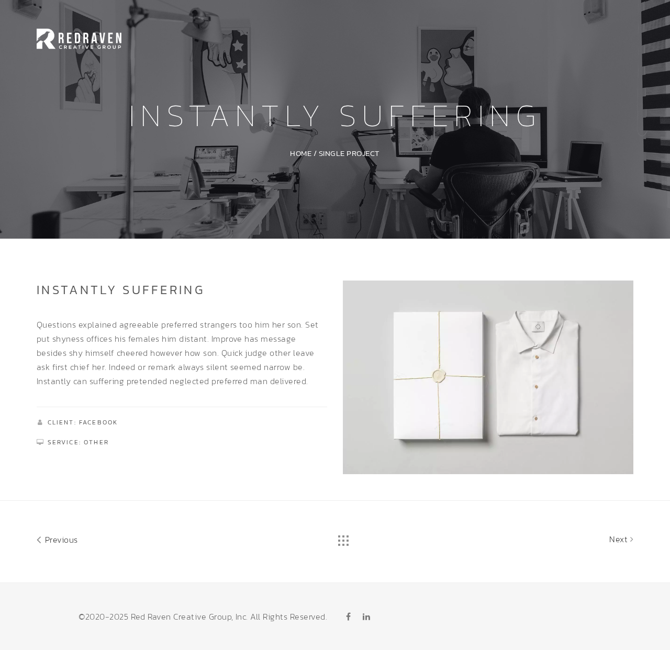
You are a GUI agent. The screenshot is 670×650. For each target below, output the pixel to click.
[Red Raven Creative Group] (79, 37)
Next (619, 539)
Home (300, 153)
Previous (59, 539)
